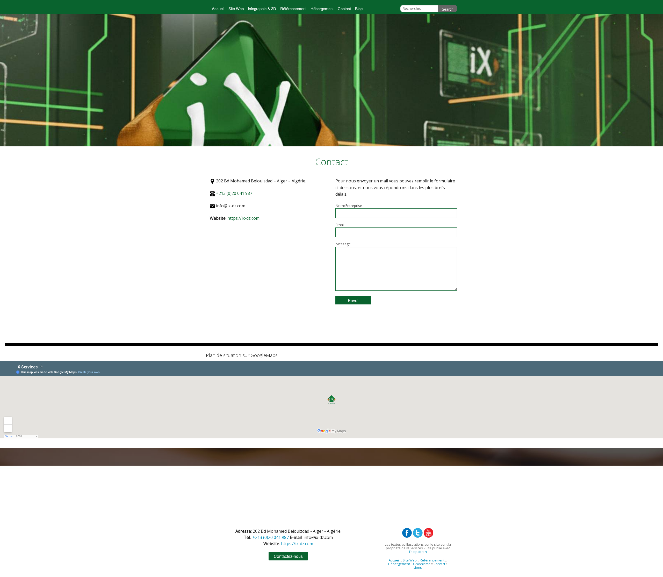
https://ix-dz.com (243, 218)
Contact (344, 8)
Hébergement (322, 8)
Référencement (293, 8)
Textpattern (418, 551)
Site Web (236, 8)
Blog (359, 8)
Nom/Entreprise (348, 205)
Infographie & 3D (262, 8)
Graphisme (421, 563)
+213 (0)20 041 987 (234, 193)
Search (447, 9)
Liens (418, 567)
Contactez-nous (288, 556)
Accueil (218, 8)
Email (339, 224)
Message (343, 243)
